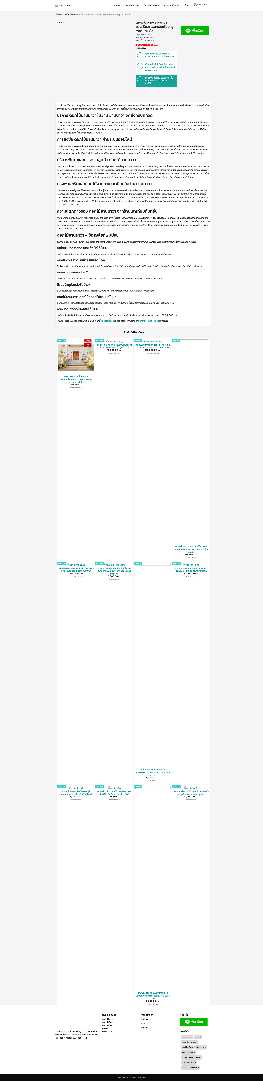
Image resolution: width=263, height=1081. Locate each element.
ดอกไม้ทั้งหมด (107, 1019)
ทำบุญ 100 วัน (200, 1047)
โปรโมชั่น (144, 1019)
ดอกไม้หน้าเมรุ (107, 1025)
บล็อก (186, 5)
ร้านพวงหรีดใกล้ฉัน (189, 1062)
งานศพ (198, 1037)
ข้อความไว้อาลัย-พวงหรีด (149, 320)
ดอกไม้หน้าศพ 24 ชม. (189, 1042)
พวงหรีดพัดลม (108, 1031)
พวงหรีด (118, 5)
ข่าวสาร (144, 1023)
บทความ (144, 1027)
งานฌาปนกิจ (187, 1037)
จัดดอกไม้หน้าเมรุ (152, 5)
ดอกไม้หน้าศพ (133, 5)
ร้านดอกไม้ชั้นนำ (172, 5)
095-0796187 (66, 1038)
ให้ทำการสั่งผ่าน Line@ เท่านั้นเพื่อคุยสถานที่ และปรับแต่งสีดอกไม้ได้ (159, 80)
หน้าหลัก (59, 14)
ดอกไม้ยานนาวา (150, 40)
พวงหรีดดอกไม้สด (188, 1052)
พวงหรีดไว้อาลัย (108, 320)
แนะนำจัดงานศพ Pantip (190, 1067)
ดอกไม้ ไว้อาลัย (187, 1047)
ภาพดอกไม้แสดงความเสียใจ (191, 1057)
